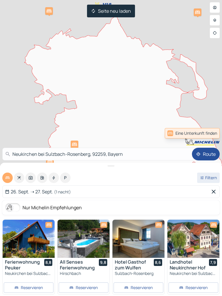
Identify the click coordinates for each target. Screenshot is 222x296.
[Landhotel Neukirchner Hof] (193, 239)
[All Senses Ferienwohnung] (84, 239)
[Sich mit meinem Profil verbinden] (215, 7)
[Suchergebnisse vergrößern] (111, 166)
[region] (29, 239)
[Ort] (215, 33)
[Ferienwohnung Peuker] (29, 239)
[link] (207, 133)
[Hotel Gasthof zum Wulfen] (138, 239)
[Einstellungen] (215, 20)
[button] (74, 144)
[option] (7, 178)
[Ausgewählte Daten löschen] (214, 191)
